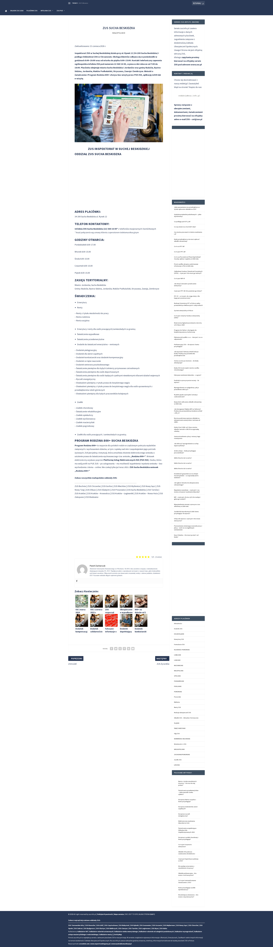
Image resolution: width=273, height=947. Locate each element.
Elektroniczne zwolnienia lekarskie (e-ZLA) (186, 822)
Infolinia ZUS (46, 10)
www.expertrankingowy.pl (100, 944)
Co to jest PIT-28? (180, 252)
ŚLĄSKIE (176, 723)
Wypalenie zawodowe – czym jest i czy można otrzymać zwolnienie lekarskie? (187, 491)
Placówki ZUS (32, 10)
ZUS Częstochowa (111, 925)
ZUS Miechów (120, 486)
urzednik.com (84, 944)
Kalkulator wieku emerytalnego (126, 931)
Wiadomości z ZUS (180, 744)
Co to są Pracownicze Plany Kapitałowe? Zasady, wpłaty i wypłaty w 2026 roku (187, 258)
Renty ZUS (177, 707)
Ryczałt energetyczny (85, 379)
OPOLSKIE (177, 676)
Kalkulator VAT (83, 931)
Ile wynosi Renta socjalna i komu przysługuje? (187, 800)
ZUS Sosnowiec (145, 925)
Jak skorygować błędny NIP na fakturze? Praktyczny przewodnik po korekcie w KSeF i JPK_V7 (188, 411)
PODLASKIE (177, 686)
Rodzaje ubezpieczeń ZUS (182, 712)
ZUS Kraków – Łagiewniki (122, 493)
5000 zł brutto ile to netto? (183, 463)
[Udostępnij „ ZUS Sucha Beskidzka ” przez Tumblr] (120, 648)
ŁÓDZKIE (177, 765)
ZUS (86, 452)
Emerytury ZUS (179, 639)
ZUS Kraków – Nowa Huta (146, 493)
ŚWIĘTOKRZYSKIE (179, 728)
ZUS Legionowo (144, 928)
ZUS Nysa (155, 928)
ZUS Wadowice (91, 497)
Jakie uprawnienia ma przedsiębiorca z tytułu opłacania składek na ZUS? (187, 208)
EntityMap (118, 934)
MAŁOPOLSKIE (118, 33)
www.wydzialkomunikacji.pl (121, 944)
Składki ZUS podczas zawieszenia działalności (186, 853)
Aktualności (178, 623)
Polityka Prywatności (105, 914)
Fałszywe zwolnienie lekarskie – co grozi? (187, 375)
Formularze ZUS (179, 644)
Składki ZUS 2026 (16, 10)
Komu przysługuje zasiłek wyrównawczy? (186, 889)
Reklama (177, 702)
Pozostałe (177, 697)
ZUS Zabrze (78, 928)
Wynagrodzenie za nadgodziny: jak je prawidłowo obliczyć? (186, 388)
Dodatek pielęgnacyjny (86, 350)
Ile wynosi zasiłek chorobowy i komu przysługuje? (188, 838)
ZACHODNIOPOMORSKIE (182, 754)
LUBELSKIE (177, 655)
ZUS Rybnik (134, 925)
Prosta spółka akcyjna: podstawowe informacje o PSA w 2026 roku (186, 265)
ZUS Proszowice (118, 489)
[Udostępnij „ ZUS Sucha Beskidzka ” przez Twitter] (116, 648)
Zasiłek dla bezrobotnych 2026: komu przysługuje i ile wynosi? (186, 512)
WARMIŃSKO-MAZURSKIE (182, 739)
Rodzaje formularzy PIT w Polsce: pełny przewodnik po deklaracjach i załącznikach (188, 304)
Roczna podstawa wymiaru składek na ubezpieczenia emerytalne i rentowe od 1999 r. (187, 420)
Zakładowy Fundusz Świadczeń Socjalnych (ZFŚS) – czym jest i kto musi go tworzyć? (188, 272)
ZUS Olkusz (91, 489)
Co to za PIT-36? (179, 246)
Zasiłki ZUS (178, 760)
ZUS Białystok (124, 925)
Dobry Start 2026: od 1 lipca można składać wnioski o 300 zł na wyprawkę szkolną (186, 429)
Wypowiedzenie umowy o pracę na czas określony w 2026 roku (187, 505)
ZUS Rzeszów (90, 925)
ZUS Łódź (99, 925)
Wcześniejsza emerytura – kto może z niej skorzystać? (188, 896)
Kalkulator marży (105, 934)
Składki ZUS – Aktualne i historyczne (186, 718)
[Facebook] (77, 581)
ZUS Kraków (80, 493)
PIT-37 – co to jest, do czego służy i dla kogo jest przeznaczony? (187, 297)
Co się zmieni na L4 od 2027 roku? (185, 227)
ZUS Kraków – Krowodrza (98, 493)
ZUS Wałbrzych (111, 928)
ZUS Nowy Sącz (148, 486)
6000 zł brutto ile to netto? (183, 458)
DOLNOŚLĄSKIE (179, 634)
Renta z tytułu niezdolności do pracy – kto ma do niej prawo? (187, 783)
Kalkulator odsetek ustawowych (101, 931)
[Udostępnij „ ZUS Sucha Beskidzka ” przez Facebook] (111, 648)
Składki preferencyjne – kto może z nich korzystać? (187, 874)
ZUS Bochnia (80, 486)
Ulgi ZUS (177, 733)
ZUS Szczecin (157, 925)
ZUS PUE (60, 10)
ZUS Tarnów (152, 489)
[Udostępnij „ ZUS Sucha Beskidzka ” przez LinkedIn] (128, 648)
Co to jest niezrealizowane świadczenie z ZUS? (187, 881)
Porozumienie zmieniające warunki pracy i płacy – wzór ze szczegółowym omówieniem (188, 528)
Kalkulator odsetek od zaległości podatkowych (156, 931)
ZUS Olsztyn (100, 928)
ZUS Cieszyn (122, 928)
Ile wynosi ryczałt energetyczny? (184, 815)
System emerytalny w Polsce (183, 310)
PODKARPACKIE (179, 681)
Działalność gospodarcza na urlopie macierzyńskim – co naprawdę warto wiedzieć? (186, 476)
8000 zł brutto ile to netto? (183, 468)
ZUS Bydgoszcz (89, 928)
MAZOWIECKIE (178, 665)
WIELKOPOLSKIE (179, 749)
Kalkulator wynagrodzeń (184, 931)
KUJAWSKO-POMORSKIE (182, 650)
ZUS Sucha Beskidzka (136, 489)
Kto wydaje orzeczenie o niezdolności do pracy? (186, 867)
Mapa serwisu (119, 914)
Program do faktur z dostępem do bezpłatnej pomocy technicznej (185, 331)
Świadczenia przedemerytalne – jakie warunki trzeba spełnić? (188, 792)
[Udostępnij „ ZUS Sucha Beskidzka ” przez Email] (133, 648)
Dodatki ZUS (178, 629)
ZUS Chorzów (193, 925)
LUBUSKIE (177, 660)
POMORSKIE (178, 692)
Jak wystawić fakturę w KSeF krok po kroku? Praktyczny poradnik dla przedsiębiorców (186, 353)
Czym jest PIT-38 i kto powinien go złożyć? (188, 291)
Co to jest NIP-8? (179, 278)
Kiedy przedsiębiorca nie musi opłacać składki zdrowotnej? (187, 240)
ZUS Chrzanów (93, 486)
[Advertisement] (119, 525)
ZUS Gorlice (107, 486)
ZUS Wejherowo (169, 925)
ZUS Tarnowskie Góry (76, 925)
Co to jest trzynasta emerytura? (185, 845)
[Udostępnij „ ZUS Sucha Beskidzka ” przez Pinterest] (124, 648)
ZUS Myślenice (133, 486)
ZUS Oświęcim (103, 489)
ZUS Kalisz (163, 928)
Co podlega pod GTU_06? (182, 222)
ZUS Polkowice (83, 3)
